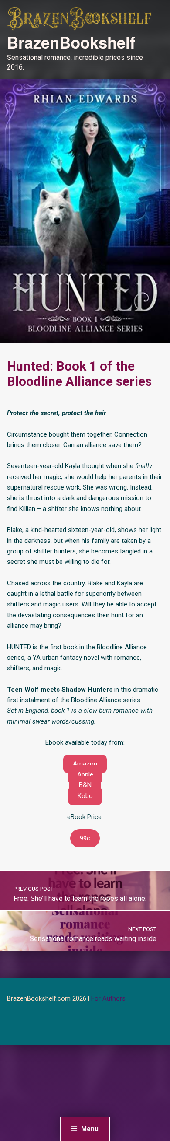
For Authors (108, 998)
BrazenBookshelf (71, 42)
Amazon (85, 764)
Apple (85, 774)
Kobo (85, 796)
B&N (85, 785)
